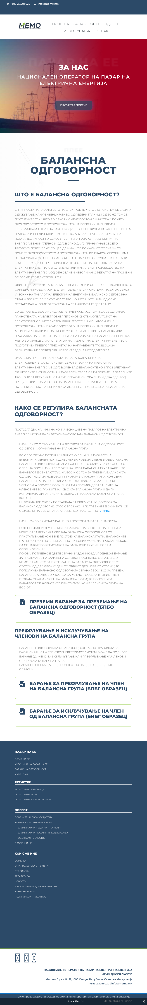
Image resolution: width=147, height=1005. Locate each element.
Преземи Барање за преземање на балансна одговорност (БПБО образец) (78, 607)
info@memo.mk (48, 3)
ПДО (108, 24)
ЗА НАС (79, 24)
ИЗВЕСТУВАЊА (77, 31)
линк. (105, 510)
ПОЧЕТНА (60, 24)
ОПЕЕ (95, 24)
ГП (119, 24)
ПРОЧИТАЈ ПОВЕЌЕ (73, 105)
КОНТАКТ (102, 31)
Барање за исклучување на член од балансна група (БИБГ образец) (78, 713)
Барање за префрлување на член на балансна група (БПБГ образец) (78, 686)
